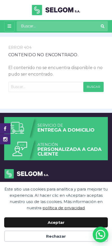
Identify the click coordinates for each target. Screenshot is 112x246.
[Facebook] (5, 128)
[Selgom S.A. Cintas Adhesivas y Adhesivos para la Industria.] (56, 9)
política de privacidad (63, 207)
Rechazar (56, 236)
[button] (100, 234)
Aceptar (56, 222)
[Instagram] (5, 139)
